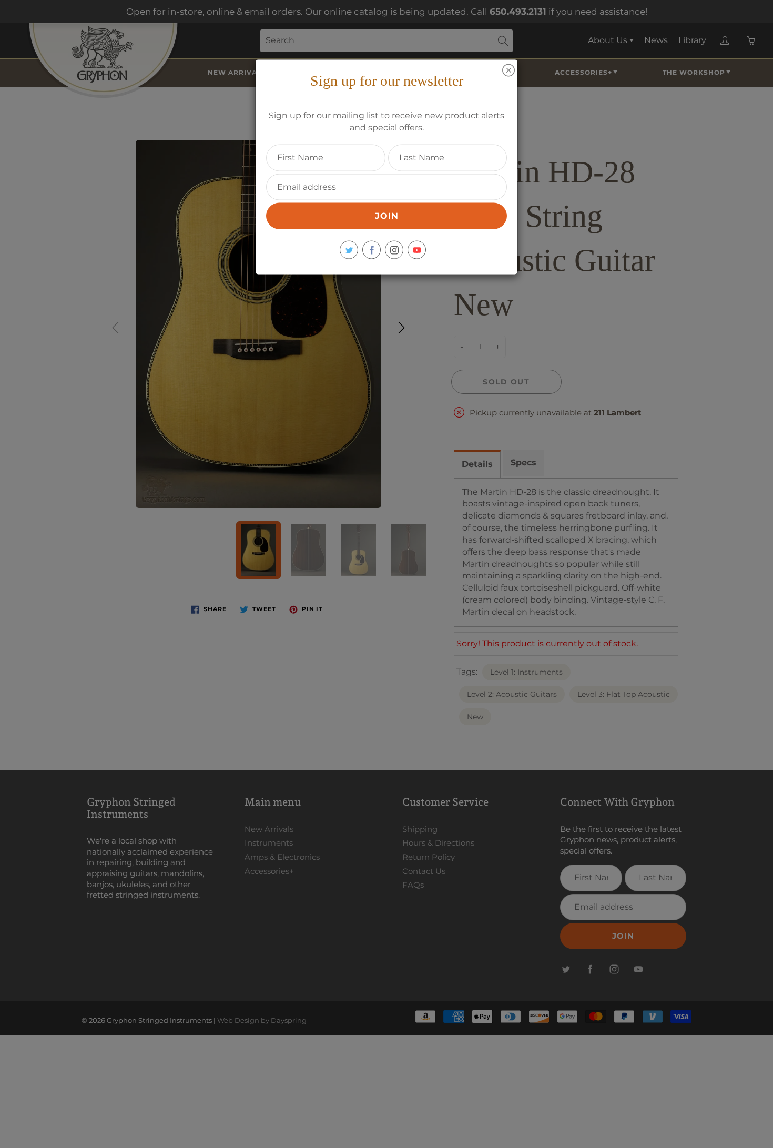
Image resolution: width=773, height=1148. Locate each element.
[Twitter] (349, 250)
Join (387, 216)
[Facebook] (371, 250)
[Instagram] (394, 250)
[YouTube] (417, 250)
